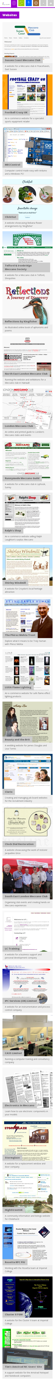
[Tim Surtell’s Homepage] (6, 3)
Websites (14, 12)
